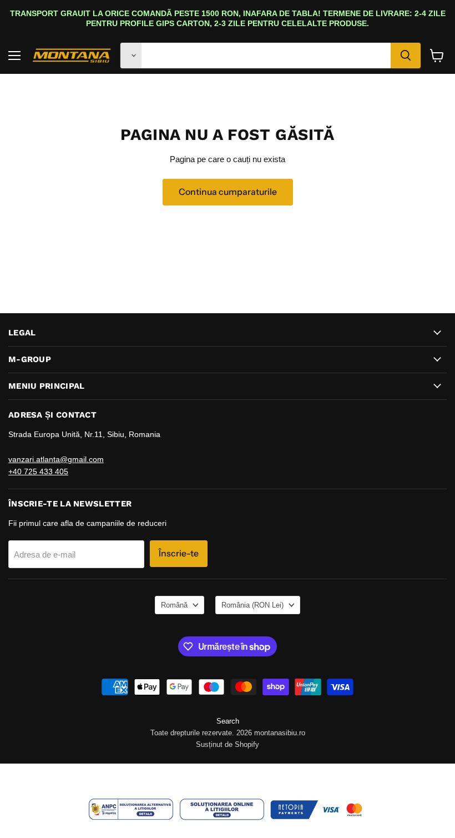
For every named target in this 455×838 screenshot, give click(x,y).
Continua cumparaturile (228, 192)
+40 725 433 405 (38, 471)
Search (227, 721)
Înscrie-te (179, 553)
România (252, 605)
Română (174, 605)
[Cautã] (406, 55)
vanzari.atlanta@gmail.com (56, 459)
